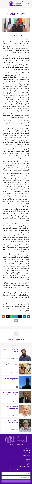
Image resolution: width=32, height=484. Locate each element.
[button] (28, 316)
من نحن (28, 448)
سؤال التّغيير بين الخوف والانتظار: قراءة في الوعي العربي (11, 422)
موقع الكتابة (20, 339)
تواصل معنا (27, 461)
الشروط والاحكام (25, 464)
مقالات (11, 35)
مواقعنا (28, 459)
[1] (15, 123)
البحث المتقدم (26, 453)
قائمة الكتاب (26, 450)
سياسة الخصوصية (25, 466)
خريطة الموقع (26, 455)
